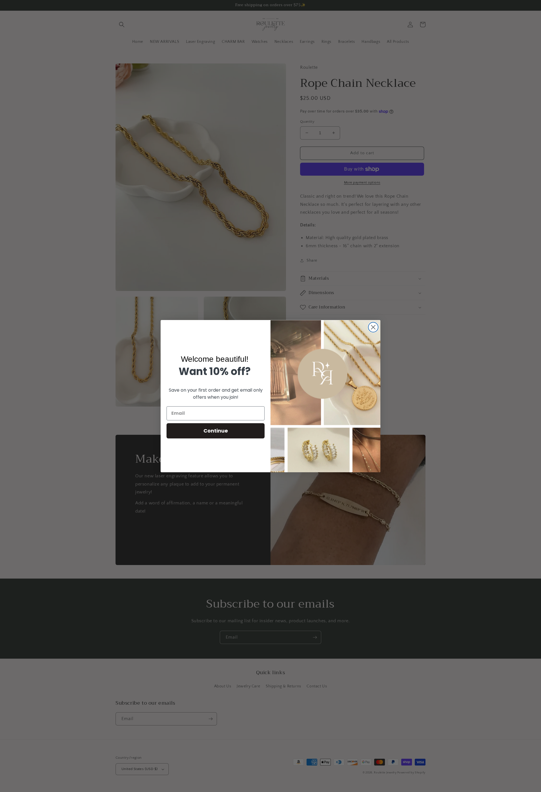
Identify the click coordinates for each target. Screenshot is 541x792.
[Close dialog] (373, 327)
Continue (215, 430)
